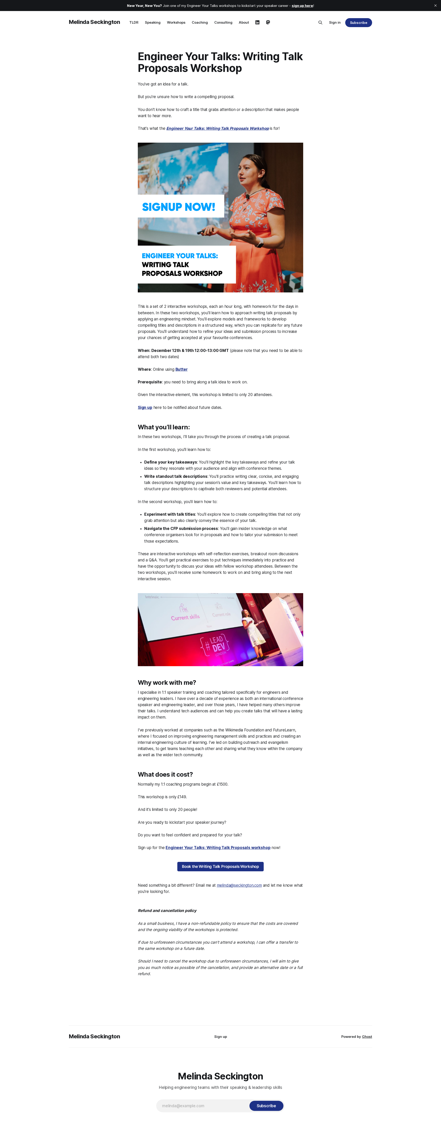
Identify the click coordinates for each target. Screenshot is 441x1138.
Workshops (176, 22)
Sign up (220, 1036)
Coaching (200, 22)
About (244, 22)
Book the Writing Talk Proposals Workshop (220, 866)
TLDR (134, 22)
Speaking (153, 22)
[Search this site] (320, 22)
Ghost (367, 1036)
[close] (435, 5)
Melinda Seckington (94, 22)
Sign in (335, 22)
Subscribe (358, 22)
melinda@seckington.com (239, 885)
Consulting (223, 22)
